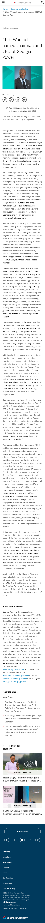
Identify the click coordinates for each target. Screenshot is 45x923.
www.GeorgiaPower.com (13, 669)
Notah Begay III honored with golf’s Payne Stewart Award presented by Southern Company (23, 719)
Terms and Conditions (11, 905)
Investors (7, 857)
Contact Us (22, 831)
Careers (6, 867)
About (5, 873)
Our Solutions (8, 878)
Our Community (9, 889)
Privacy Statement (10, 908)
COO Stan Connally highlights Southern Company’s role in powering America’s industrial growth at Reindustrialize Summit (22, 812)
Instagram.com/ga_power (14, 681)
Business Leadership (10, 28)
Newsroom (7, 862)
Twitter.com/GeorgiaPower (15, 678)
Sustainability (8, 883)
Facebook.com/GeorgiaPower (16, 675)
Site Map (6, 852)
